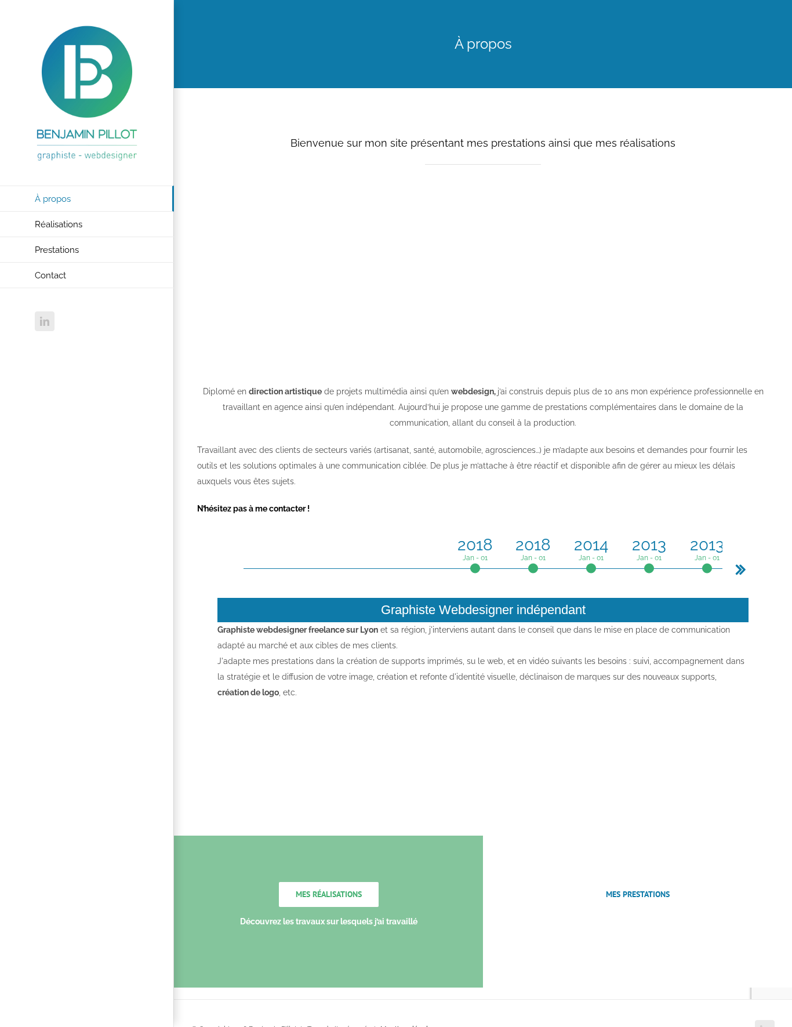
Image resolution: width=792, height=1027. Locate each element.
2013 (649, 548)
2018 (475, 548)
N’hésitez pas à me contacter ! (253, 508)
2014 (591, 548)
